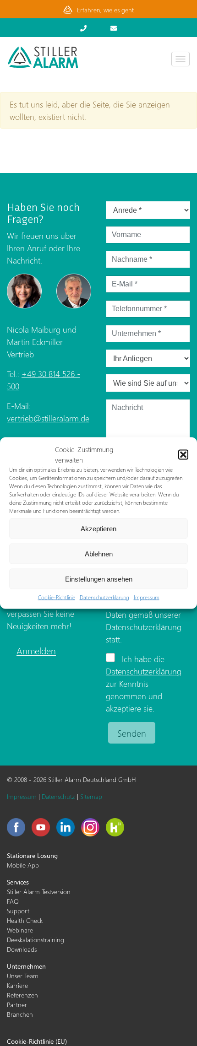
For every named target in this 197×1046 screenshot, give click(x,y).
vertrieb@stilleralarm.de (48, 418)
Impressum (146, 597)
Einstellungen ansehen (98, 578)
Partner (17, 1004)
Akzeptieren (98, 528)
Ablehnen (99, 553)
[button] (183, 454)
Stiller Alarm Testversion (39, 891)
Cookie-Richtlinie (56, 597)
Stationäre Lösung (32, 855)
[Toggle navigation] (180, 59)
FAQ (13, 901)
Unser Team (22, 975)
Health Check (25, 920)
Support (18, 910)
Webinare (20, 930)
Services (18, 882)
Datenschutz (58, 796)
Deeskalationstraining (35, 939)
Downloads (22, 949)
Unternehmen (26, 966)
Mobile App (23, 865)
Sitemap (91, 796)
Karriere (17, 985)
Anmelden (36, 650)
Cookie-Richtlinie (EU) (37, 1041)
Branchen (20, 1014)
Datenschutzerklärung (104, 597)
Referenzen (22, 995)
